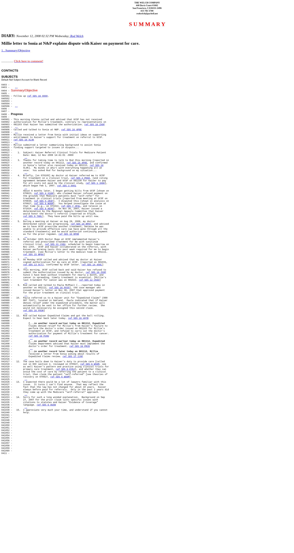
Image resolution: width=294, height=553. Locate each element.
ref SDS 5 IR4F (43, 201)
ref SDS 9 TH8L (32, 216)
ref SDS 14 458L (92, 265)
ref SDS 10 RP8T (81, 224)
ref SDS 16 (96, 165)
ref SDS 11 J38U (55, 244)
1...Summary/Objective (15, 50)
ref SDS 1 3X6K (95, 183)
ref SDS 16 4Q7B (78, 318)
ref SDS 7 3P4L (70, 206)
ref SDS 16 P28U (39, 336)
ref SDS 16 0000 (37, 96)
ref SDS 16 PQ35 (59, 287)
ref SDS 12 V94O (89, 280)
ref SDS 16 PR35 (79, 346)
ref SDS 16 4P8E (71, 129)
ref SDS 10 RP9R (69, 234)
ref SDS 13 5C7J (33, 265)
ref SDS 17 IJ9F (73, 356)
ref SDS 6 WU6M (43, 203)
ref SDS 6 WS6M (89, 364)
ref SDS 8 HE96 (43, 208)
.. (16, 87)
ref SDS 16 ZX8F (94, 124)
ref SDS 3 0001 (66, 186)
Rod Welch (76, 36)
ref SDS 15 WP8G (33, 254)
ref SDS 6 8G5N (46, 405)
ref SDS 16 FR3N (33, 310)
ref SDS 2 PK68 (80, 178)
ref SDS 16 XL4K (24, 140)
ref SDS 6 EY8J (65, 369)
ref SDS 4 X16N (43, 193)
